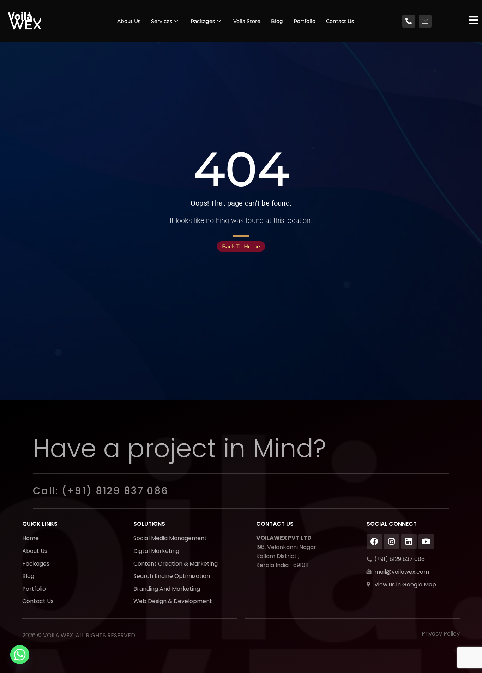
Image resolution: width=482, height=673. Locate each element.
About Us (128, 21)
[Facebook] (374, 541)
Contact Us (340, 21)
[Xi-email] (425, 21)
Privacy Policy (441, 634)
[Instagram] (391, 541)
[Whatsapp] (19, 654)
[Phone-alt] (408, 21)
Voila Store (246, 21)
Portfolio (304, 21)
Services (161, 21)
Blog (277, 21)
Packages (203, 21)
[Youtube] (426, 541)
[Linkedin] (409, 541)
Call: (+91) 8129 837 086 (100, 491)
